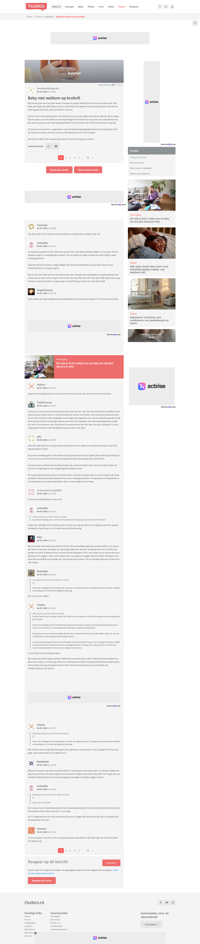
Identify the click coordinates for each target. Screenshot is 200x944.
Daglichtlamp (45, 290)
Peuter (91, 6)
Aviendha (42, 242)
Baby (80, 6)
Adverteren (29, 929)
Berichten (29, 932)
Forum (121, 6)
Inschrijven (150, 924)
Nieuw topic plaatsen (140, 173)
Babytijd (49, 16)
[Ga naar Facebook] (161, 902)
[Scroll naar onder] (195, 23)
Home (29, 16)
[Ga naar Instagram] (173, 902)
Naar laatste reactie (88, 170)
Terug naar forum (138, 157)
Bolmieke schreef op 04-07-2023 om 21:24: (51, 794)
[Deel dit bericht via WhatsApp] (48, 146)
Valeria (41, 384)
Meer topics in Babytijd (140, 168)
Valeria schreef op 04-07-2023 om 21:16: (50, 517)
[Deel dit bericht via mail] (56, 146)
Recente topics (137, 162)
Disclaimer (55, 919)
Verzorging (61, 359)
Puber (111, 6)
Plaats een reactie (59, 170)
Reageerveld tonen (42, 880)
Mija (39, 537)
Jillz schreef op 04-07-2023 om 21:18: (48, 613)
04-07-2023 (42, 91)
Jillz (39, 436)
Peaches (41, 828)
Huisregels (55, 916)
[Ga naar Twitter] (167, 902)
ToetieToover (44, 402)
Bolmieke (42, 571)
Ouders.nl (34, 902)
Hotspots (134, 6)
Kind (101, 6)
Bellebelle (43, 761)
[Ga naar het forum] (165, 6)
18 (88, 157)
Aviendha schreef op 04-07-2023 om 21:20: (51, 580)
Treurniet (42, 225)
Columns (28, 926)
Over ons (28, 935)
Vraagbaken (30, 922)
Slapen (133, 262)
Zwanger (69, 6)
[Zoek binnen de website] (159, 6)
